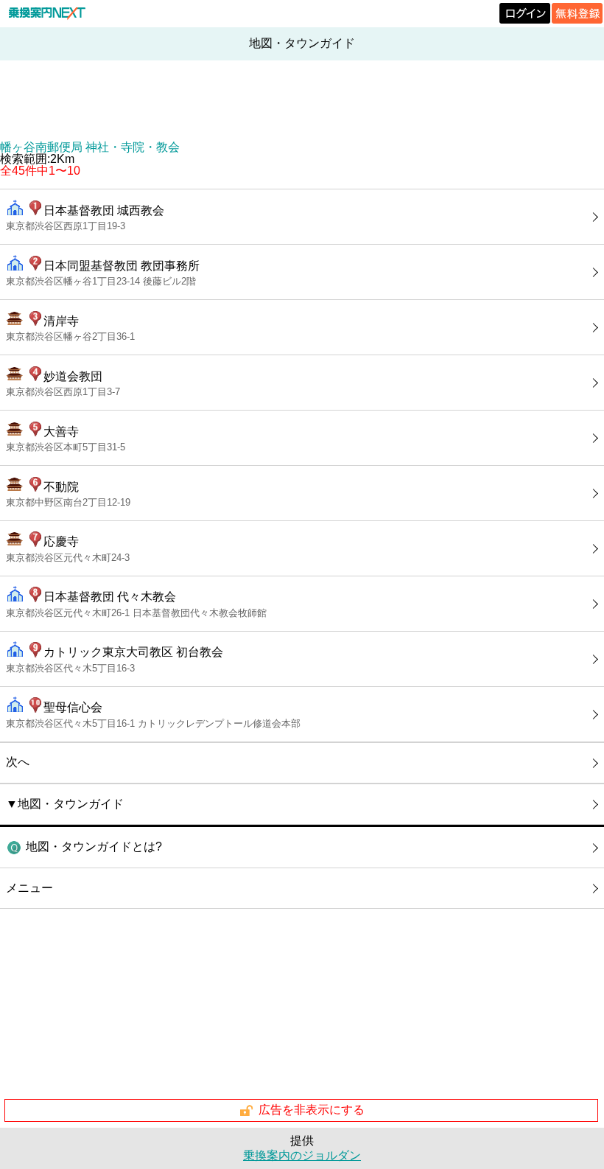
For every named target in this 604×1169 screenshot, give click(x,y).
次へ (17, 762)
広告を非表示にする (312, 1109)
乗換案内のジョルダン (302, 1155)
